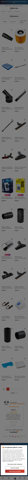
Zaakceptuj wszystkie (15, 471)
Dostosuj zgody (15, 468)
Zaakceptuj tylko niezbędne (14, 464)
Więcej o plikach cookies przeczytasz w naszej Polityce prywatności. (13, 460)
